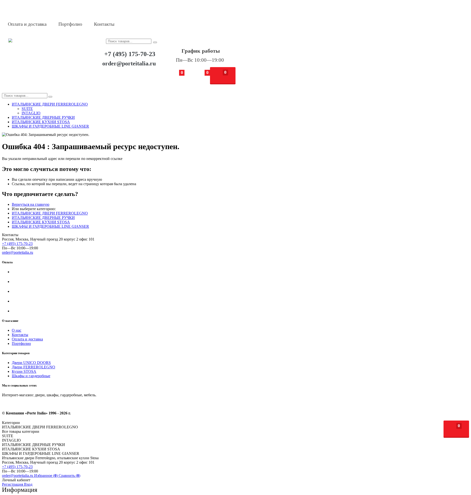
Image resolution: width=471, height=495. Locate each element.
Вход (28, 484)
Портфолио (70, 24)
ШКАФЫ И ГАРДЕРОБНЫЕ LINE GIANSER (50, 226)
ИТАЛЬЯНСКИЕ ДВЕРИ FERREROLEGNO (50, 213)
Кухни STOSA (24, 371)
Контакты (104, 24)
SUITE (27, 109)
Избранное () (46, 475)
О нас (16, 330)
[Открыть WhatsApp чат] (126, 24)
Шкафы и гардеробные (31, 376)
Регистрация (13, 484)
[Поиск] (155, 42)
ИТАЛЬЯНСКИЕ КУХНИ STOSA (41, 222)
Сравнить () (69, 475)
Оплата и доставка (27, 24)
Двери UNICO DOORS (31, 363)
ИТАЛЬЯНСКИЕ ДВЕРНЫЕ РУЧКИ (43, 218)
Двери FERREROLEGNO (33, 367)
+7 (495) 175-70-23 (129, 54)
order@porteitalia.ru (129, 63)
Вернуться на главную (30, 204)
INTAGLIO (31, 113)
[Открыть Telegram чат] (139, 24)
